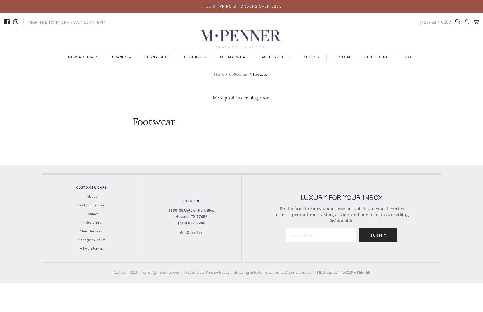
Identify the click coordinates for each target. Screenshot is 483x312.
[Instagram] (15, 21)
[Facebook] (7, 21)
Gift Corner (377, 57)
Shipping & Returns (251, 272)
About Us (192, 272)
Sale (410, 57)
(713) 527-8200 (191, 222)
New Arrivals (83, 57)
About (92, 196)
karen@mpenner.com (161, 272)
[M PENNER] (241, 39)
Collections (238, 74)
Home (219, 74)
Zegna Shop (158, 57)
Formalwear (234, 57)
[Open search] (458, 22)
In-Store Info (91, 222)
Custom (342, 57)
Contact (91, 213)
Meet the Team (91, 231)
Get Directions (191, 232)
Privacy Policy (217, 272)
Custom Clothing (91, 205)
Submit (378, 235)
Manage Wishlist (91, 239)
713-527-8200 (125, 272)
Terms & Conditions (289, 272)
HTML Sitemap (91, 248)
